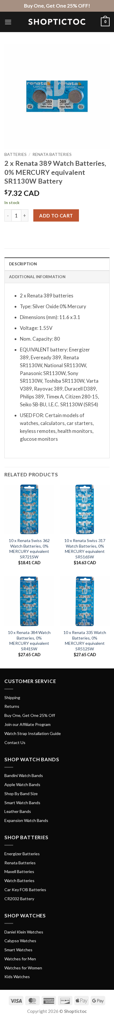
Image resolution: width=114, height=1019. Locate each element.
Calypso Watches (20, 940)
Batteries (15, 154)
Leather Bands (17, 811)
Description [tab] (23, 264)
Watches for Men (20, 958)
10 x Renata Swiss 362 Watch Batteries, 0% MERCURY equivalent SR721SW (29, 548)
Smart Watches (18, 949)
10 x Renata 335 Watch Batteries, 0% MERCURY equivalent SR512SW (84, 640)
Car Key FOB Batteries (25, 889)
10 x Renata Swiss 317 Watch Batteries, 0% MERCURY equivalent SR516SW (84, 548)
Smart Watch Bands (22, 802)
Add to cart (56, 215)
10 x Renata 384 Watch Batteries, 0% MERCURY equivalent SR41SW (29, 640)
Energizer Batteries (22, 853)
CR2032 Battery (19, 898)
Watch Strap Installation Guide (32, 733)
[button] (8, 22)
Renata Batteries (52, 154)
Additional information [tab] (37, 276)
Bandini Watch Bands (23, 775)
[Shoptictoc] (57, 22)
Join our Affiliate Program (27, 724)
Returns (11, 706)
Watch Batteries (19, 880)
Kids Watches (17, 976)
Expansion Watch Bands (26, 820)
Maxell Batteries (19, 871)
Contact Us (14, 742)
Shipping (12, 697)
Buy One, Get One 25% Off (29, 715)
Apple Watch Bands (22, 784)
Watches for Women (23, 967)
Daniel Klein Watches (23, 931)
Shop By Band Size (21, 793)
